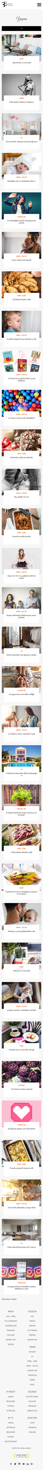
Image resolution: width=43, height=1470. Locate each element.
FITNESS (11, 1406)
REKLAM (32, 1432)
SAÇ (32, 1316)
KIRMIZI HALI (32, 1410)
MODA (11, 1311)
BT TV (10, 1418)
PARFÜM (32, 1335)
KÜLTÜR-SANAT (11, 1441)
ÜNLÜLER (10, 1335)
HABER (32, 1380)
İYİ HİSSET (10, 1391)
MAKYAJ (32, 1325)
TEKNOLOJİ (32, 1375)
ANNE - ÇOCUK (32, 1366)
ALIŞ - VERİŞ (10, 1316)
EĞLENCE (32, 1391)
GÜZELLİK (32, 1311)
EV (32, 1356)
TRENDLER (11, 1330)
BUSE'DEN (32, 1418)
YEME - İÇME (32, 1361)
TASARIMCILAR (11, 1325)
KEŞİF (32, 1384)
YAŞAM (32, 1347)
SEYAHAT (32, 1352)
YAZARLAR (32, 1427)
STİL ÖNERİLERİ (11, 1321)
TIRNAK (32, 1321)
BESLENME (10, 1401)
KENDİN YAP (11, 1340)
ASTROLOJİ (11, 1410)
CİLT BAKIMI (32, 1330)
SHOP (32, 1423)
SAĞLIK (11, 1396)
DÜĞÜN (11, 1344)
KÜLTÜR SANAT (32, 1396)
